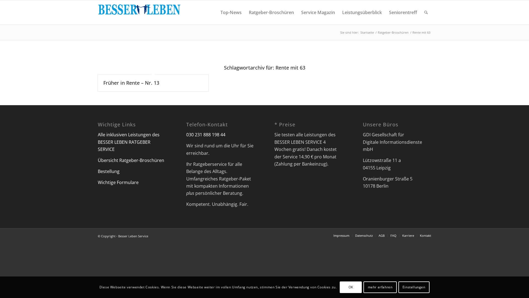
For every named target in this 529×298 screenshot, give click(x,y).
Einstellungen (414, 287)
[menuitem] (231, 12)
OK (351, 287)
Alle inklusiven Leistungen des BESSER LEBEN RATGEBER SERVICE (129, 142)
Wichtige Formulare (118, 182)
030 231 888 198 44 (205, 135)
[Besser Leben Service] (139, 12)
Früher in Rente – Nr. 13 (131, 82)
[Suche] (426, 12)
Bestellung (109, 171)
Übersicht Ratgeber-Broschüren (131, 160)
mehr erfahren (380, 287)
